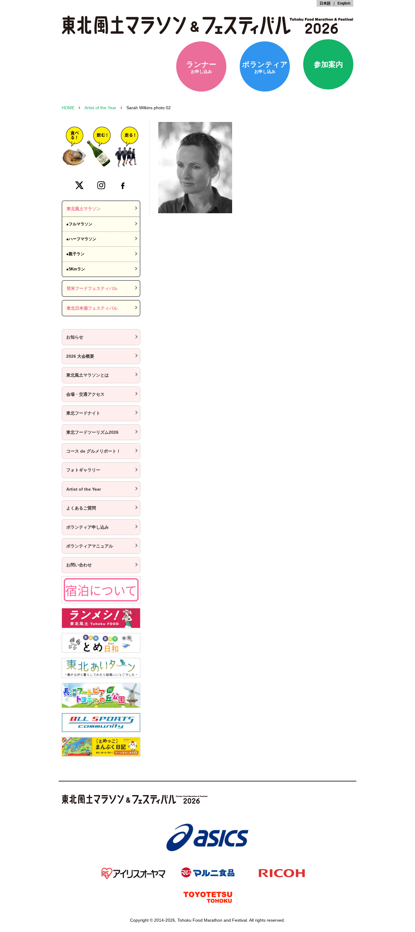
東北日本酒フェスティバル (92, 308)
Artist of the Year (100, 107)
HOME (68, 107)
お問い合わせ (79, 564)
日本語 (325, 3)
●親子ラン (75, 254)
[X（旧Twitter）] (79, 185)
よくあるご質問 (81, 508)
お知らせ (74, 337)
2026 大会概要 (80, 356)
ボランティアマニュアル (89, 546)
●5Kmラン (75, 269)
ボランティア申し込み (87, 527)
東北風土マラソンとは (87, 375)
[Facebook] (122, 185)
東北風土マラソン (84, 208)
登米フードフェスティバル (92, 288)
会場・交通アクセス (85, 394)
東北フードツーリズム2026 (92, 432)
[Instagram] (101, 185)
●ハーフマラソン (81, 239)
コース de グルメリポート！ (93, 451)
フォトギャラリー (83, 470)
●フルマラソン (79, 224)
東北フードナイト (83, 413)
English (344, 3)
